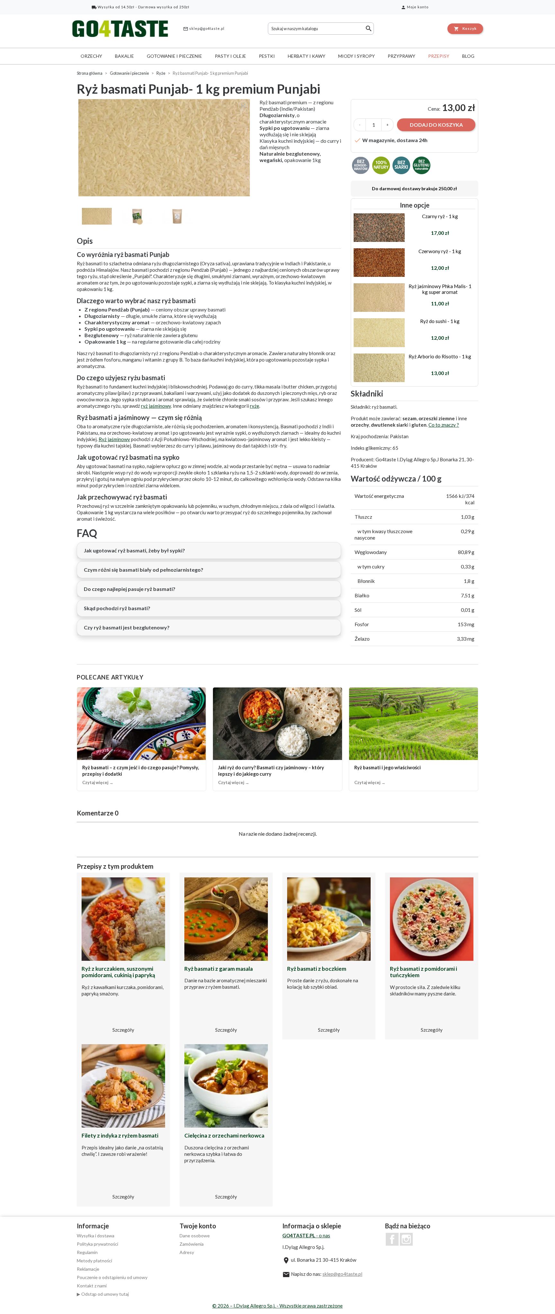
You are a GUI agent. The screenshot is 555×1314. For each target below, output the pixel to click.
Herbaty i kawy (306, 56)
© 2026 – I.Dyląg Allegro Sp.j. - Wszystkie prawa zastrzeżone (277, 1306)
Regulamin (87, 1252)
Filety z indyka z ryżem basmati (120, 1135)
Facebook (392, 1239)
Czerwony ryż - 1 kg (439, 251)
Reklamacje (88, 1269)
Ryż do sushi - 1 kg (440, 321)
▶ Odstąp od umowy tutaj (103, 1294)
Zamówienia (192, 1244)
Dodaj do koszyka (436, 125)
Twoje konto (198, 1226)
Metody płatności (94, 1260)
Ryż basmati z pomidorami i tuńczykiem (423, 971)
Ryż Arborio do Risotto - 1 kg (440, 356)
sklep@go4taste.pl (204, 28)
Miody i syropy (356, 56)
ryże (254, 406)
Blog (468, 56)
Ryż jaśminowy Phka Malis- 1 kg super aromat (440, 289)
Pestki (267, 56)
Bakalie (124, 56)
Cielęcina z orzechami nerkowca (224, 1135)
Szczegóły (123, 1030)
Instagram (406, 1239)
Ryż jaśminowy (114, 439)
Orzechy (91, 56)
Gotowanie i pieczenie (174, 56)
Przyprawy (401, 56)
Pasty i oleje (230, 56)
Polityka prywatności (97, 1244)
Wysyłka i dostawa (95, 1235)
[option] (164, 147)
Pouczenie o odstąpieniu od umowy (112, 1277)
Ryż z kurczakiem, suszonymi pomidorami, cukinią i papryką (118, 971)
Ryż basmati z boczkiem (316, 968)
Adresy (187, 1252)
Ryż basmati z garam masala (218, 968)
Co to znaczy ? (443, 425)
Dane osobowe (195, 1235)
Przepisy (438, 56)
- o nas (306, 1235)
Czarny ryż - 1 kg (440, 216)
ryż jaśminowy (156, 406)
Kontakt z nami (92, 1285)
